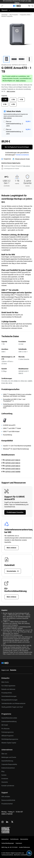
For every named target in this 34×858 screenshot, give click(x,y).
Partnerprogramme (7, 732)
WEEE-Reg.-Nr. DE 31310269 (9, 847)
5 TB (4, 104)
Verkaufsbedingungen (7, 843)
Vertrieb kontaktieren (22, 155)
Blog (2, 771)
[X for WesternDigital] (12, 822)
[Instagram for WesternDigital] (2, 822)
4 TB (21, 99)
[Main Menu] (2, 6)
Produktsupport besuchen (15, 512)
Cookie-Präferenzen (24, 847)
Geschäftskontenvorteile (9, 718)
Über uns (4, 754)
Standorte (4, 782)
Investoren (4, 778)
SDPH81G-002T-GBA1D (12, 463)
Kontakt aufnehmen (7, 786)
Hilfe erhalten (5, 796)
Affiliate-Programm (7, 736)
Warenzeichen (24, 839)
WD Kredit (4, 725)
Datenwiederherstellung (9, 721)
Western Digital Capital (8, 743)
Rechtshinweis (14, 839)
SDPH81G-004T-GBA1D (12, 466)
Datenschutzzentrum (8, 768)
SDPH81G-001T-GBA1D (12, 460)
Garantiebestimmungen (9, 696)
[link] (6, 159)
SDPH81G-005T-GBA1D (12, 469)
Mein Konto (5, 682)
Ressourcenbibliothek (8, 800)
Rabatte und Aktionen (8, 689)
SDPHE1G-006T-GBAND (12, 471)
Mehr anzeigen (11, 91)
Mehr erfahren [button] (26, 166)
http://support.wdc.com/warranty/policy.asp (17, 654)
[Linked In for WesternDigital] (7, 822)
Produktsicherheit (7, 804)
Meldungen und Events (8, 757)
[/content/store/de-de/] (17, 6)
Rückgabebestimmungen (9, 700)
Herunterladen (12, 571)
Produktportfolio (6, 693)
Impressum (19, 843)
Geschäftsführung (7, 761)
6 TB (13, 104)
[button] (6, 59)
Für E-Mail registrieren (8, 686)
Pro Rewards (5, 728)
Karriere (3, 775)
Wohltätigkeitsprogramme (9, 739)
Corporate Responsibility (9, 764)
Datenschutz (5, 839)
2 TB (13, 99)
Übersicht (4, 10)
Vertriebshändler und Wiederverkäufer (13, 703)
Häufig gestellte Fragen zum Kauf (12, 707)
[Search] (32, 6)
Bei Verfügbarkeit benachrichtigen (17, 147)
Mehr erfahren (21, 80)
